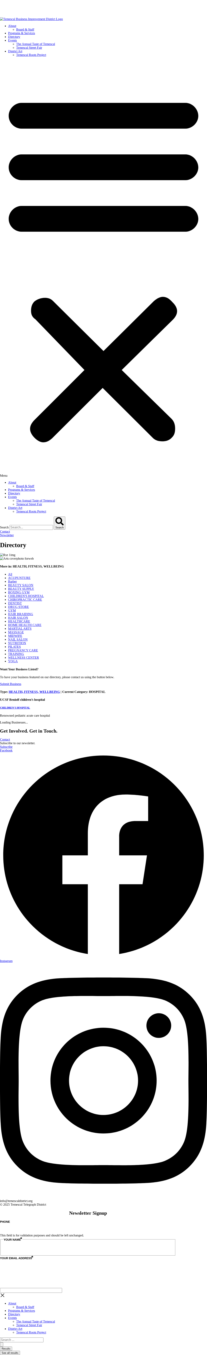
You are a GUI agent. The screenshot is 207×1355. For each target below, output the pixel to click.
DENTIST (15, 603)
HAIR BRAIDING (20, 614)
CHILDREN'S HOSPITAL (26, 596)
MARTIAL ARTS (20, 628)
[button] (103, 269)
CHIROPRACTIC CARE (25, 599)
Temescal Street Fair (29, 47)
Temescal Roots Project (31, 55)
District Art (15, 51)
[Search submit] (1, 1344)
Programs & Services (21, 33)
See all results (10, 1352)
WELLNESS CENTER (23, 657)
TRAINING (16, 654)
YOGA (13, 661)
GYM (12, 610)
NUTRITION (17, 643)
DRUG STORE (18, 607)
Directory (14, 36)
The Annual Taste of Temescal (35, 44)
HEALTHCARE (19, 621)
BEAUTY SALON (20, 585)
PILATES (14, 646)
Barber (12, 581)
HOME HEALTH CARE (24, 625)
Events (12, 40)
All (10, 574)
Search (4, 527)
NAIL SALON (18, 639)
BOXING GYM (19, 592)
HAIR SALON (18, 617)
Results (6, 1348)
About (12, 26)
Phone (5, 1221)
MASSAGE (16, 632)
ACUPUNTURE (19, 578)
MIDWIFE (15, 636)
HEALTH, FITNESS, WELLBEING (34, 692)
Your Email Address (16, 1258)
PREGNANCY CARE (23, 650)
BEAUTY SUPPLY (21, 588)
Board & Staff (25, 29)
